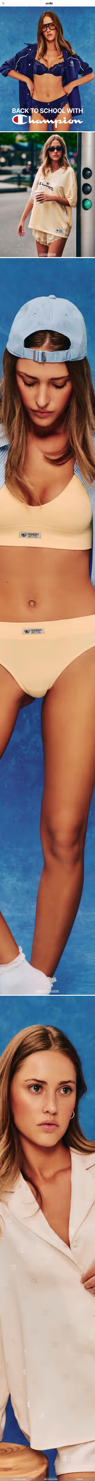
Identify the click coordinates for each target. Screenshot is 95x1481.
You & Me (79, 1479)
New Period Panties (51, 1479)
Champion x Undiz (18, 1479)
